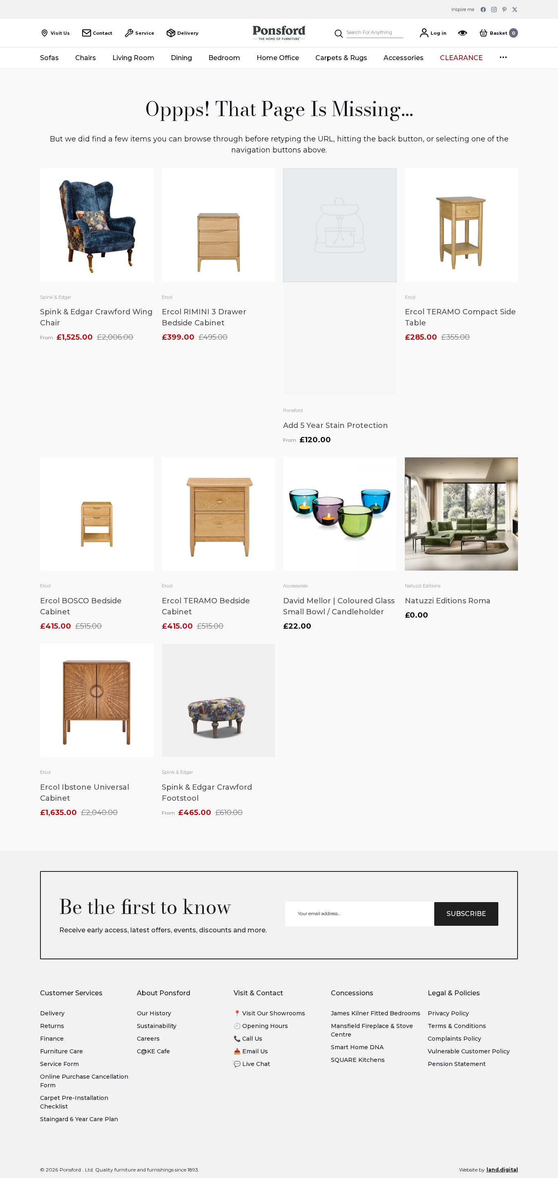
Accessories (295, 586)
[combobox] (374, 33)
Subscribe (466, 914)
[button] (498, 33)
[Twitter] (515, 9)
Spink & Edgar (55, 297)
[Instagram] (494, 9)
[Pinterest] (504, 9)
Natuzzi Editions (422, 586)
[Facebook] (483, 9)
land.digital (502, 1170)
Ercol (167, 297)
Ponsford (293, 410)
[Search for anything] (368, 33)
